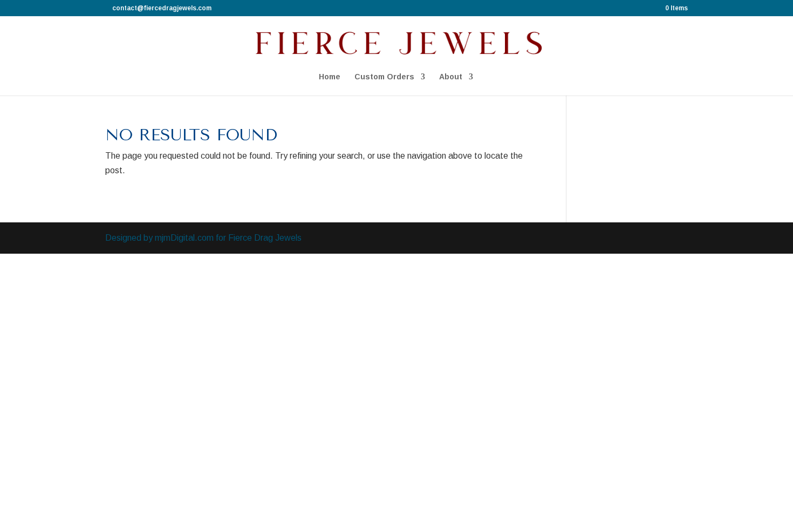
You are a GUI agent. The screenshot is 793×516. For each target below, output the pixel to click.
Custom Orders (384, 77)
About (450, 77)
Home (329, 77)
